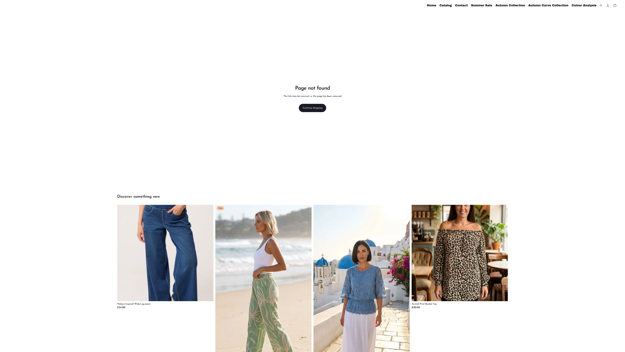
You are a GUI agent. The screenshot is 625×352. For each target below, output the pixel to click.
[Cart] (614, 5)
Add (505, 296)
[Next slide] (405, 291)
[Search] (600, 5)
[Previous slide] (318, 291)
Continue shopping (312, 108)
